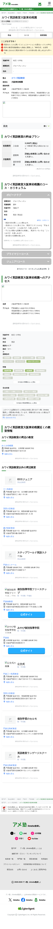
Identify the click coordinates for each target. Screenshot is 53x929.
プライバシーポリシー (11, 864)
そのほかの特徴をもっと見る (26, 382)
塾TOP (4, 13)
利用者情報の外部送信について (35, 864)
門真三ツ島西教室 (10, 673)
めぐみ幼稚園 (7, 445)
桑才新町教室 (9, 528)
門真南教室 (8, 601)
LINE (25, 833)
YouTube (35, 838)
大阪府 (19, 13)
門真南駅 (31, 13)
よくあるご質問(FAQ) (38, 869)
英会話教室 (11, 13)
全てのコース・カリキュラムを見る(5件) (32, 269)
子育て (21, 838)
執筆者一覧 (9, 859)
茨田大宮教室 (9, 508)
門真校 (6, 637)
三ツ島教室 (8, 489)
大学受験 (38, 833)
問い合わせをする (9, 417)
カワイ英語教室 (18, 77)
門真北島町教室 (10, 728)
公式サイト (26, 614)
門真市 (25, 13)
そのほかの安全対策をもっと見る (26, 403)
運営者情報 (33, 859)
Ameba (16, 900)
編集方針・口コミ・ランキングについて (26, 853)
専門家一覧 (21, 859)
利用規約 (44, 859)
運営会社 (10, 869)
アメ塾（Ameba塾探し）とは (31, 848)
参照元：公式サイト (43, 220)
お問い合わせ (22, 869)
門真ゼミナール (10, 564)
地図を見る (8, 454)
